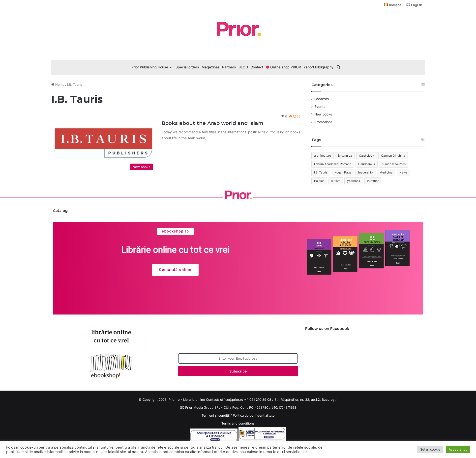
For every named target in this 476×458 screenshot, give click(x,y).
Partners (229, 67)
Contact (256, 67)
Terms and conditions (238, 423)
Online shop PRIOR (285, 67)
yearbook (353, 181)
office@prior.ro (231, 399)
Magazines (211, 67)
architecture (322, 155)
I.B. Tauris (320, 172)
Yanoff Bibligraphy (318, 67)
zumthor (373, 181)
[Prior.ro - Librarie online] (238, 29)
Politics (319, 181)
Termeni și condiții (216, 415)
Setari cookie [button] (430, 449)
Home (59, 84)
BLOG (243, 67)
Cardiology (366, 155)
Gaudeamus (366, 164)
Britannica (345, 155)
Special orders (187, 67)
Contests (321, 99)
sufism (335, 181)
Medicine (386, 172)
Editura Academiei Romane (332, 164)
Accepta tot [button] (458, 449)
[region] (238, 268)
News (403, 172)
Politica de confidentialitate (254, 415)
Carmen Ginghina (393, 155)
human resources (394, 164)
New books (323, 114)
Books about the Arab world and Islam (212, 123)
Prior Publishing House (149, 67)
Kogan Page (342, 172)
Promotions (323, 122)
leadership (365, 172)
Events (319, 107)
